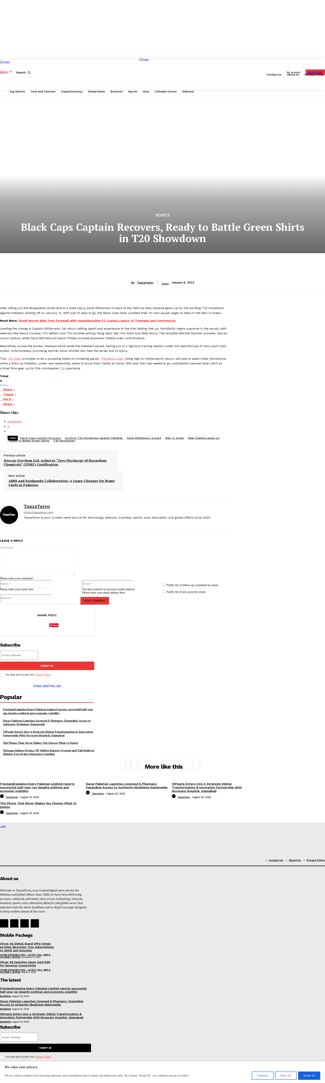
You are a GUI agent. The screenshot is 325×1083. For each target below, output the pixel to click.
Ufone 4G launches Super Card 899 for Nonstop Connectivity (25, 963)
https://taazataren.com (38, 512)
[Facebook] (25, 523)
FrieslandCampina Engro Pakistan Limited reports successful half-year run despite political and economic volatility (48, 711)
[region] (162, 1072)
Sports (163, 215)
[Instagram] (31, 523)
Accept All (309, 1075)
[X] (38, 523)
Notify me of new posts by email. (186, 591)
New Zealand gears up (203, 437)
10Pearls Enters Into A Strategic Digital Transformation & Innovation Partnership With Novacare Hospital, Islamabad (48, 733)
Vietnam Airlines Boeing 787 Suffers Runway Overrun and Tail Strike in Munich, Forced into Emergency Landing (48, 752)
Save (55, 625)
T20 (62, 368)
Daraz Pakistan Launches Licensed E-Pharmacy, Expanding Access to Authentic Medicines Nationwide (47, 722)
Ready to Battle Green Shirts (29, 440)
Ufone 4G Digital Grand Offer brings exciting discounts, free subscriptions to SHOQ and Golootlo (27, 947)
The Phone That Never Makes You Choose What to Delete (40, 743)
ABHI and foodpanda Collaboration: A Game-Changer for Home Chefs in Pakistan (61, 483)
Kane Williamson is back (144, 437)
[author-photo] (2, 797)
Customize (262, 1075)
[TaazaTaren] (9, 515)
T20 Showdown (64, 440)
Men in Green (174, 437)
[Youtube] (44, 523)
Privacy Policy (43, 674)
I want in (46, 665)
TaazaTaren (145, 282)
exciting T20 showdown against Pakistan (94, 437)
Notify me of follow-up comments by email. (192, 585)
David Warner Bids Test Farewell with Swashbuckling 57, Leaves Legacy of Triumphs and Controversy (97, 320)
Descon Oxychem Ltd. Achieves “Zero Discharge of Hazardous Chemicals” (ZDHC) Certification (55, 462)
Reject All (286, 1075)
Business (5, 996)
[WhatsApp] (65, 624)
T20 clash (14, 358)
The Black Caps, (112, 358)
